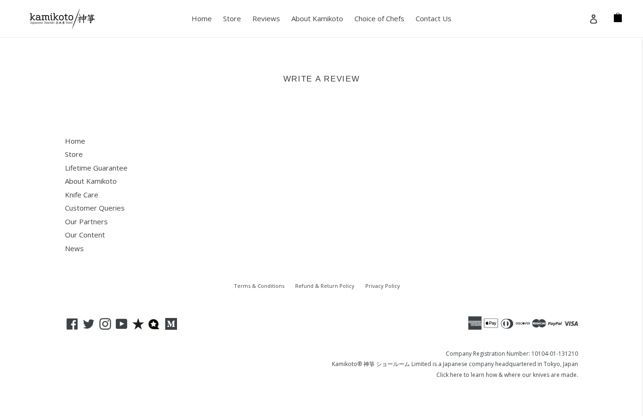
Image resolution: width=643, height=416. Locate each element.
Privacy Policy (382, 285)
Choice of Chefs (379, 18)
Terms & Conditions (259, 285)
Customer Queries (95, 207)
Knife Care (81, 194)
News (74, 248)
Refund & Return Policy (324, 285)
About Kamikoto (317, 18)
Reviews (266, 18)
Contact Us (433, 18)
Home (202, 18)
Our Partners (86, 221)
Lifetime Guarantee (96, 167)
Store (232, 18)
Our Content (85, 234)
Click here (449, 375)
